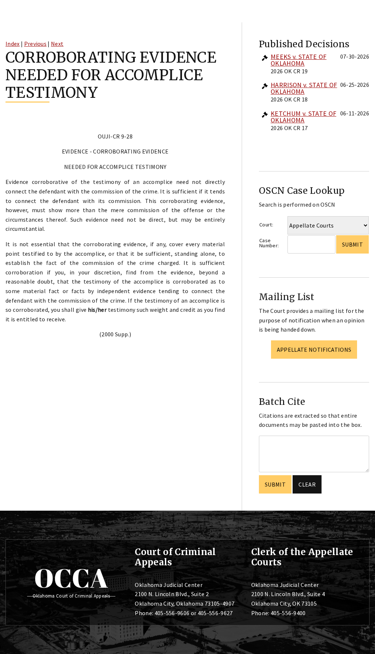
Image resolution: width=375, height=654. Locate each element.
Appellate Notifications (314, 349)
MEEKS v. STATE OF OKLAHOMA (298, 59)
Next (57, 43)
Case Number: (269, 243)
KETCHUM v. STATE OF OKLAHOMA (303, 116)
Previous (35, 43)
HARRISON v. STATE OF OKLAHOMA (304, 88)
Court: (266, 224)
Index (12, 43)
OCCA (71, 578)
